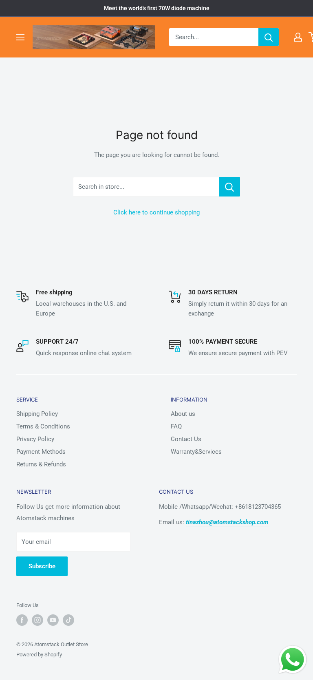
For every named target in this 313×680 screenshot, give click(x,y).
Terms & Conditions (43, 426)
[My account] (298, 37)
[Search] (268, 37)
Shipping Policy (37, 413)
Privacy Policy (35, 439)
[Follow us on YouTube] (53, 620)
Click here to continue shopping (156, 212)
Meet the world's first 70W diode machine (156, 8)
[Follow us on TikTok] (68, 620)
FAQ (176, 426)
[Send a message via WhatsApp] (292, 659)
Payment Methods (41, 451)
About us (183, 413)
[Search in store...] (229, 186)
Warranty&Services (196, 451)
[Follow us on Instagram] (37, 620)
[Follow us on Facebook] (22, 620)
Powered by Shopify (39, 654)
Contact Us (186, 439)
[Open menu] (20, 37)
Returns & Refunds (41, 464)
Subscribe (42, 566)
